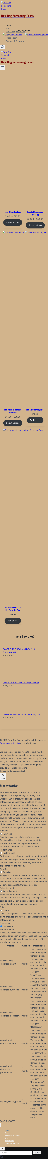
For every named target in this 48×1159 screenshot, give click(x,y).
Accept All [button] (20, 771)
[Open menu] (2, 67)
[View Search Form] (2, 47)
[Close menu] (0, 1125)
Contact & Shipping (15, 41)
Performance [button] (6, 850)
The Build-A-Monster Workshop (12, 411)
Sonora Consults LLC (10, 743)
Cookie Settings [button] (7, 771)
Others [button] (3, 907)
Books (9, 28)
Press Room (11, 38)
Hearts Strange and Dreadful (35, 213)
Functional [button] (5, 830)
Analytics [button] (4, 869)
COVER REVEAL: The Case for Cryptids (21, 683)
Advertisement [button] (7, 888)
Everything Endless (13, 212)
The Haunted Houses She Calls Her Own (12, 609)
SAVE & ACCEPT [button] (7, 1121)
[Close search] (2, 1149)
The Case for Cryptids (35, 409)
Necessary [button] (5, 923)
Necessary (8, 926)
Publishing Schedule (15, 31)
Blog (8, 35)
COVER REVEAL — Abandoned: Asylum (21, 714)
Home (8, 25)
